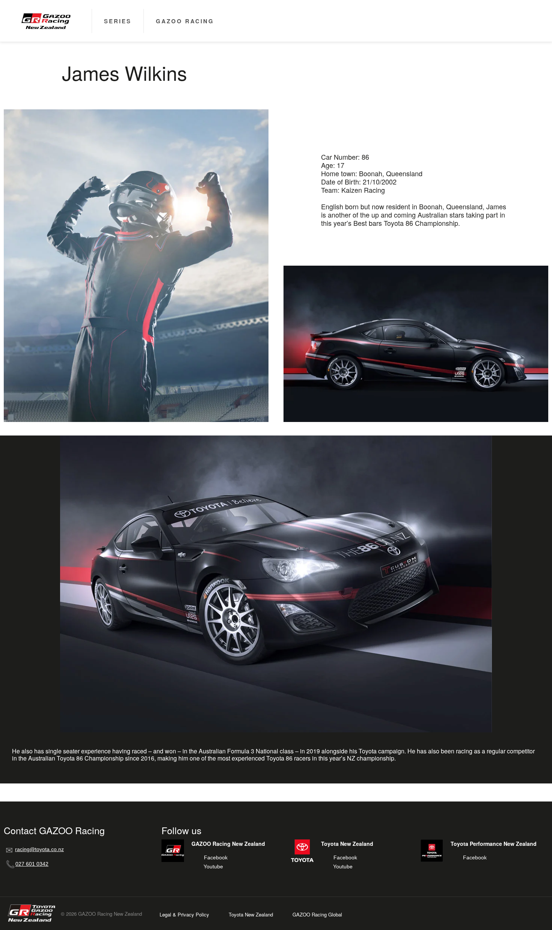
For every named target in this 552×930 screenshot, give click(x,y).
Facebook (216, 857)
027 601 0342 (31, 864)
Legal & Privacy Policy (184, 914)
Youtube (213, 866)
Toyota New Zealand (251, 914)
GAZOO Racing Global (317, 914)
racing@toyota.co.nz (39, 849)
